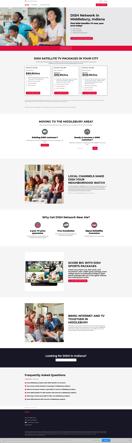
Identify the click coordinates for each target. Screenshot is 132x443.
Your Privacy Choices (33, 422)
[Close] (129, 440)
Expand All (28, 379)
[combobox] (64, 360)
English (100, 1)
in (29, 407)
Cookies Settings (96, 440)
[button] (75, 360)
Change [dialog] (35, 1)
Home (26, 407)
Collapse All (35, 379)
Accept (106, 440)
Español (105, 1)
